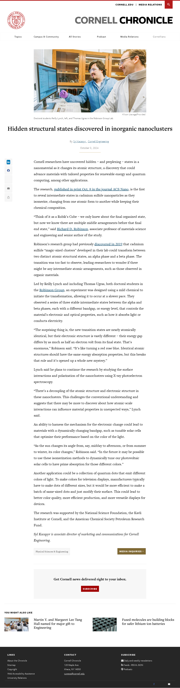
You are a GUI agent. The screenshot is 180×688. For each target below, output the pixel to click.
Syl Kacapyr (79, 141)
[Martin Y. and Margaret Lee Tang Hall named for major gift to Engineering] (16, 624)
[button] (169, 5)
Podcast (101, 36)
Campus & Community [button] (46, 36)
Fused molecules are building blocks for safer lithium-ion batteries (148, 621)
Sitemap (11, 665)
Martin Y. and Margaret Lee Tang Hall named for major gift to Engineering (58, 623)
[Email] (169, 684)
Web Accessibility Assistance (21, 673)
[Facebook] (154, 684)
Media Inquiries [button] (130, 551)
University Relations (17, 678)
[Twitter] (161, 684)
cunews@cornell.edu (74, 673)
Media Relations (150, 4)
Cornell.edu (124, 4)
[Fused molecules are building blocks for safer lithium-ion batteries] (105, 624)
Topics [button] (18, 36)
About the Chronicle (17, 660)
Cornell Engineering (98, 141)
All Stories (75, 36)
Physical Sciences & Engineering (52, 551)
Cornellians (159, 36)
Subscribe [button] (90, 589)
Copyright (12, 669)
